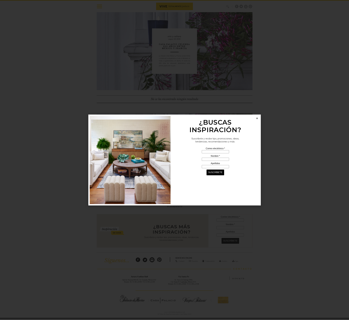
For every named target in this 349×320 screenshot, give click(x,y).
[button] (257, 118)
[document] (174, 160)
